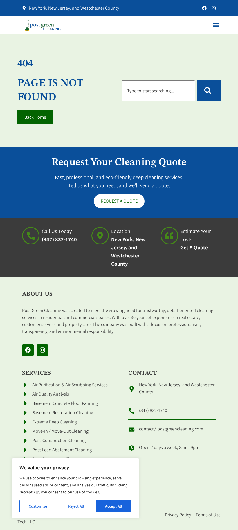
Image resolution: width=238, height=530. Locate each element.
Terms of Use (208, 515)
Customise (38, 506)
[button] (216, 25)
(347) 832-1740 (59, 239)
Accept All (113, 506)
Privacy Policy (178, 515)
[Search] (209, 90)
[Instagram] (213, 8)
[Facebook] (204, 8)
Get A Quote (194, 247)
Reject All (76, 506)
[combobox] (158, 90)
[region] (75, 488)
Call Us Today (57, 231)
